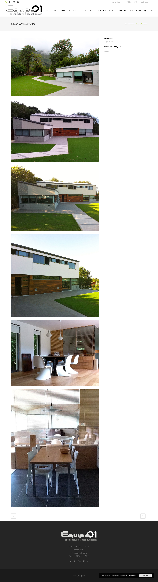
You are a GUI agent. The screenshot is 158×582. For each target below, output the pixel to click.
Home (125, 24)
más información (131, 576)
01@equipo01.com (141, 2)
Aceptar (145, 575)
